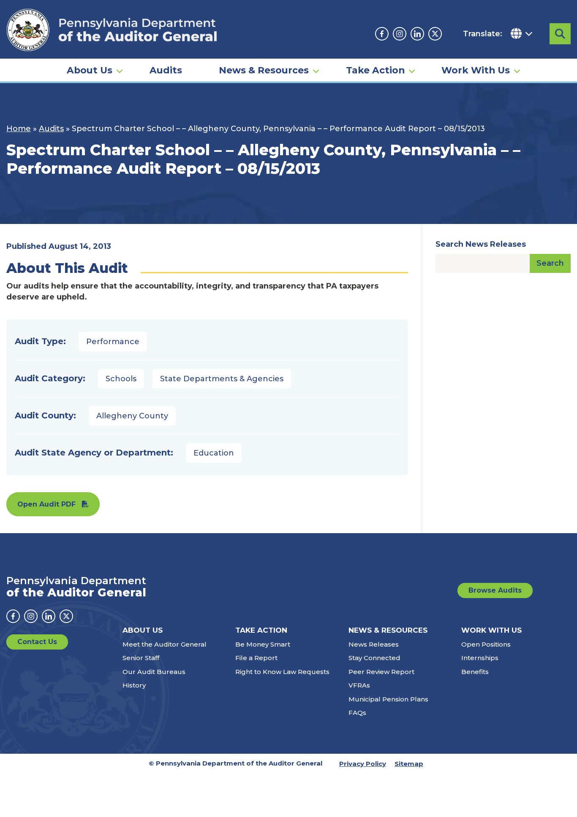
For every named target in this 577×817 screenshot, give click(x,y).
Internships (479, 658)
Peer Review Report (381, 672)
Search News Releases (480, 244)
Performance (112, 341)
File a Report (256, 658)
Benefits (475, 672)
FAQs (357, 713)
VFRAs (359, 685)
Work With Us (475, 70)
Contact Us (37, 642)
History (134, 685)
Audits (166, 70)
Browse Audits (495, 590)
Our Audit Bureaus (153, 672)
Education (213, 453)
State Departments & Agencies (221, 378)
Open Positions (486, 644)
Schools (121, 378)
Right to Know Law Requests (282, 672)
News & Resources (264, 70)
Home (18, 128)
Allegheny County (132, 416)
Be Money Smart (262, 644)
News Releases (373, 644)
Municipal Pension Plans (388, 699)
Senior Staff (140, 658)
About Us (89, 70)
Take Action (375, 70)
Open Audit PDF (46, 504)
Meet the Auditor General (164, 644)
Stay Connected (374, 658)
